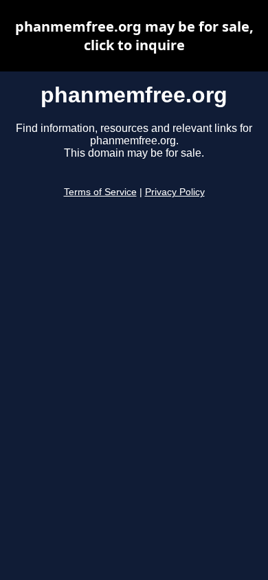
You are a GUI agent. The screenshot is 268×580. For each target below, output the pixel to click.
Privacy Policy (175, 192)
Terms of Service (100, 192)
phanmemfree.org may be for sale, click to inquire (134, 35)
